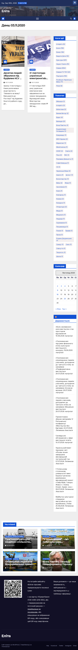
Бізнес (60, 52)
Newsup (27, 645)
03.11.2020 (9, 82)
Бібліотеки (61, 109)
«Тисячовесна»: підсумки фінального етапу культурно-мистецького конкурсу (64, 345)
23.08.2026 (48, 568)
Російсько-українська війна (64, 81)
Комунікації (61, 135)
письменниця (62, 227)
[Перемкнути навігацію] (37, 18)
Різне (59, 86)
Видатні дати (62, 56)
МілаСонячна (62, 147)
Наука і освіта (62, 64)
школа (59, 256)
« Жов (58, 309)
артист (69, 175)
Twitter (61, 645)
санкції (59, 244)
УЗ (58, 167)
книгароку (61, 195)
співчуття (60, 248)
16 (57, 294)
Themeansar (6, 646)
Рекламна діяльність (64, 159)
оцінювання (61, 223)
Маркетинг (61, 143)
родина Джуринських (64, 239)
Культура (61, 60)
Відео (59, 117)
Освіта (68, 151)
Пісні (59, 155)
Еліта (6, 11)
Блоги (60, 48)
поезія (59, 231)
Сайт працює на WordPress (11, 645)
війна (59, 183)
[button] (71, 19)
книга (59, 191)
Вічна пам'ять (62, 125)
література (61, 207)
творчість (61, 252)
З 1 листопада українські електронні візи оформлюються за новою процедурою (39, 80)
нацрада (60, 219)
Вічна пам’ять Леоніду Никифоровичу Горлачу (57, 563)
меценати (61, 215)
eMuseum (60, 101)
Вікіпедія (60, 121)
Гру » (64, 309)
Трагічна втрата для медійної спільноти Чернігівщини (17, 542)
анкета (59, 175)
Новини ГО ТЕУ (63, 72)
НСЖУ (59, 151)
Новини (6, 69)
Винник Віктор (62, 113)
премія (69, 231)
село (69, 244)
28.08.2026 (11, 545)
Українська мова (63, 171)
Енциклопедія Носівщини (61, 130)
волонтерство (62, 179)
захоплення (61, 187)
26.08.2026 (11, 568)
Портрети (61, 76)
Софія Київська (62, 163)
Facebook (54, 645)
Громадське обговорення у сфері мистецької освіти (64, 438)
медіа (59, 211)
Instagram (68, 645)
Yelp (47, 645)
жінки (68, 183)
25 (65, 299)
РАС (66, 155)
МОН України (62, 139)
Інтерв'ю (60, 44)
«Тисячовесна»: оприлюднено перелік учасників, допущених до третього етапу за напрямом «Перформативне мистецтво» (65, 364)
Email (74, 645)
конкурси (60, 203)
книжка (60, 199)
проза (59, 235)
